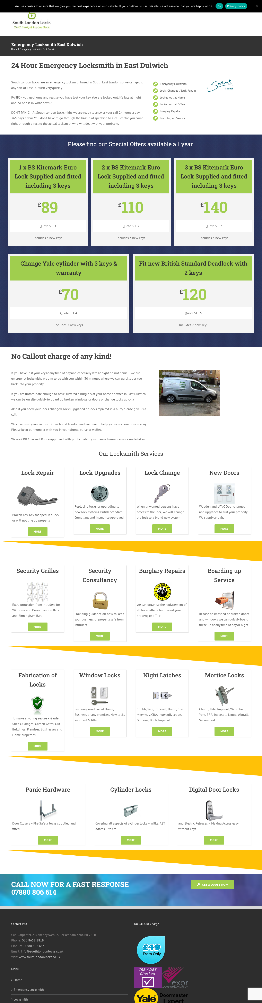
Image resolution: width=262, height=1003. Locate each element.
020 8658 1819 (33, 940)
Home (18, 980)
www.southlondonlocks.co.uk (39, 957)
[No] (257, 6)
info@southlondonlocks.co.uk (42, 951)
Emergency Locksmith (29, 989)
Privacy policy (236, 6)
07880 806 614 (34, 946)
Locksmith (21, 999)
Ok (219, 6)
